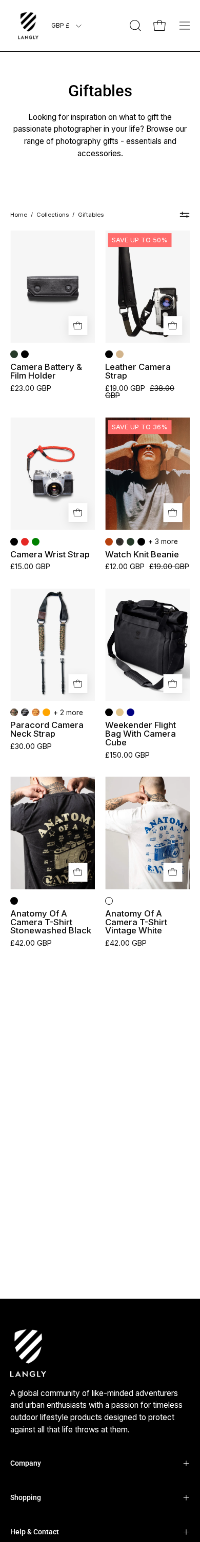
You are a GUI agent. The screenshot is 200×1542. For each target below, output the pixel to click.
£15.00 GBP (30, 566)
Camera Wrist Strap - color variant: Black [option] (14, 542)
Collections (52, 214)
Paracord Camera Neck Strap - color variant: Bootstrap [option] (35, 712)
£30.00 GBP (31, 746)
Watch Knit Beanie (142, 554)
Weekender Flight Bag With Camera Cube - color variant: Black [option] (109, 712)
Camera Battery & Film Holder (46, 371)
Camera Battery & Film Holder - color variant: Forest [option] (14, 354)
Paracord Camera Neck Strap (47, 729)
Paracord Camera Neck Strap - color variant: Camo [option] (14, 712)
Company (25, 1463)
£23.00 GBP (30, 388)
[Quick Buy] (77, 325)
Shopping (25, 1497)
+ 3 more (163, 541)
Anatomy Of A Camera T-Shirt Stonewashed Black (50, 922)
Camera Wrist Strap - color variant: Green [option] (35, 542)
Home (18, 214)
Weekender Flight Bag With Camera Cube (140, 733)
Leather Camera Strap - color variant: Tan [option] (120, 354)
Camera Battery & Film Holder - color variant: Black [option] (25, 354)
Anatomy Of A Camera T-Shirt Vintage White (136, 922)
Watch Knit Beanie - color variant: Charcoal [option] (120, 542)
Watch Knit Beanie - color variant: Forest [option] (130, 542)
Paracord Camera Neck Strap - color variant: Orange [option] (46, 712)
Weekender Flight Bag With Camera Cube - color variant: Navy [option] (130, 712)
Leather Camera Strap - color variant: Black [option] (109, 354)
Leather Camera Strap (138, 371)
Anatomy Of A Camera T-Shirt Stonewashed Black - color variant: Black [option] (14, 901)
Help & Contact (34, 1532)
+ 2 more (68, 713)
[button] (134, 25)
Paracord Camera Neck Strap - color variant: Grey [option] (25, 712)
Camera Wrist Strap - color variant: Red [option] (25, 542)
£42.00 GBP (31, 943)
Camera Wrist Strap (50, 554)
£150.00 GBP (127, 755)
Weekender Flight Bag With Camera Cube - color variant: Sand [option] (120, 712)
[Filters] (184, 215)
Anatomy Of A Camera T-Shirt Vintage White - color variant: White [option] (109, 901)
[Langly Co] (28, 26)
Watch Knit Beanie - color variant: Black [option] (141, 542)
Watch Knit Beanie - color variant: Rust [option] (109, 542)
